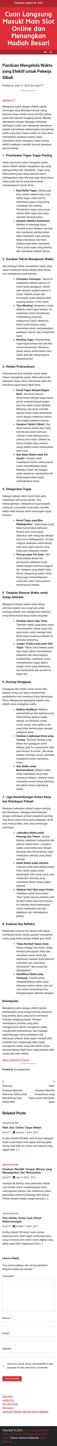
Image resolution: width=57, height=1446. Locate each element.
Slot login (7, 1396)
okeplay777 (8, 100)
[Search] (50, 52)
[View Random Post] (45, 52)
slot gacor (7, 1407)
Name (6, 1318)
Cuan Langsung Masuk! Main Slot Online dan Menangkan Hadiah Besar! (28, 28)
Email (6, 1333)
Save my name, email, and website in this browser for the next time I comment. (30, 1365)
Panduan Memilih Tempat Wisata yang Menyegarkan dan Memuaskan (27, 1170)
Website (6, 1348)
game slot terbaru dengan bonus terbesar (25, 1411)
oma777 (38, 85)
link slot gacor (10, 1403)
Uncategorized (22, 1069)
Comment (8, 1276)
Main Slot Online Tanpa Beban (21, 1127)
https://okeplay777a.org (15, 1059)
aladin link (8, 1400)
